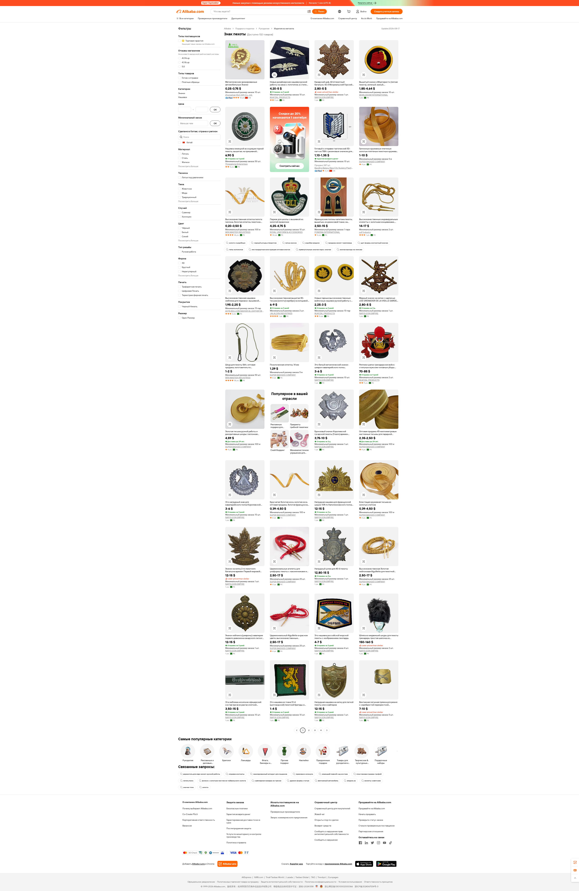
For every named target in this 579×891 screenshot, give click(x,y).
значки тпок (188, 787)
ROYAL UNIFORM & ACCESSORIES (286, 232)
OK (215, 109)
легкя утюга (188, 781)
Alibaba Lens (198, 864)
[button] (309, 11)
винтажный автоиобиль (328, 781)
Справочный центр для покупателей (332, 808)
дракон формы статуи (299, 781)
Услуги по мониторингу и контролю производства (243, 835)
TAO (313, 877)
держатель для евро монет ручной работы (201, 774)
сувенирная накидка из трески (268, 781)
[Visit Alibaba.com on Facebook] (360, 843)
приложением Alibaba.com (338, 864)
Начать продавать (367, 814)
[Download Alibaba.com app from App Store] (364, 864)
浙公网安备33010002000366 (339, 886)
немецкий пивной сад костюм (335, 774)
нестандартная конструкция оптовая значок (271, 250)
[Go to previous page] (296, 730)
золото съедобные (237, 243)
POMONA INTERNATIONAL (327, 232)
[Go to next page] (327, 730)
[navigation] (199, 379)
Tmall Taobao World (275, 877)
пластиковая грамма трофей (368, 774)
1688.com (258, 877)
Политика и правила (236, 842)
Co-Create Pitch (190, 814)
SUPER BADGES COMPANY (372, 161)
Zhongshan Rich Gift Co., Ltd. (238, 95)
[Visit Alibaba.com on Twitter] (372, 843)
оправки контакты (236, 774)
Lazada (289, 877)
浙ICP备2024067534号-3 (366, 886)
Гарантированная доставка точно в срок (243, 821)
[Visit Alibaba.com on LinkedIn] (366, 843)
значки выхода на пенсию (351, 250)
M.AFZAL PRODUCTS (280, 97)
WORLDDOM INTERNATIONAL (373, 95)
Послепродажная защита (238, 828)
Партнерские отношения (371, 831)
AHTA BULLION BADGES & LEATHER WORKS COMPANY (244, 311)
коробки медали (312, 243)
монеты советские (372, 781)
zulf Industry (365, 232)
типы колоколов (236, 250)
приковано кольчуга (304, 774)
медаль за (351, 781)
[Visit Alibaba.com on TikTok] (390, 843)
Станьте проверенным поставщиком (377, 825)
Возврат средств (323, 825)
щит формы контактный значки (374, 243)
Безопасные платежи (237, 808)
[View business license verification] (316, 886)
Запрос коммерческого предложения (289, 817)
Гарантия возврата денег (238, 814)
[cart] (349, 12)
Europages (333, 877)
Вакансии (187, 825)
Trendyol (322, 877)
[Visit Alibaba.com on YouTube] (384, 843)
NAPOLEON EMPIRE (324, 97)
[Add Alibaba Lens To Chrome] (227, 864)
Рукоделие (264, 28)
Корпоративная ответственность (198, 820)
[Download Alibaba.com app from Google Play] (386, 864)
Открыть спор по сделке (327, 820)
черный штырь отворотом (265, 243)
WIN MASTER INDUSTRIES (237, 232)
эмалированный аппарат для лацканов (270, 774)
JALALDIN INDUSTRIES (281, 313)
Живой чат (320, 814)
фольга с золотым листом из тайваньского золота (224, 781)
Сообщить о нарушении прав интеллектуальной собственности (332, 832)
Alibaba (227, 28)
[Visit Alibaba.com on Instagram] (378, 843)
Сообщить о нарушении (326, 840)
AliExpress (246, 877)
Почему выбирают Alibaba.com (197, 808)
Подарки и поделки (244, 28)
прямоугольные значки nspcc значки (315, 250)
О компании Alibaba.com (195, 802)
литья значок (291, 243)
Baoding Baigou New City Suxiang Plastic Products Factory (334, 168)
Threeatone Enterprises (236, 164)
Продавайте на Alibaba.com (372, 808)
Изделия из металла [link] (284, 28)
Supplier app (296, 864)
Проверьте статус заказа (371, 820)
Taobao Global (301, 877)
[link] (575, 862)
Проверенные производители (285, 812)
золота (205, 787)
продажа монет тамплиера (340, 243)
